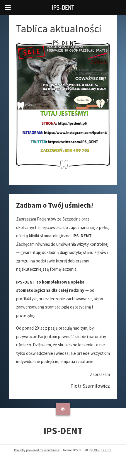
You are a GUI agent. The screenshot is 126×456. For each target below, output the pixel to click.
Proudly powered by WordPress (36, 450)
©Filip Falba (102, 450)
